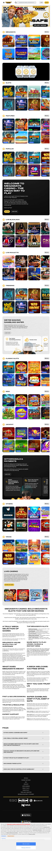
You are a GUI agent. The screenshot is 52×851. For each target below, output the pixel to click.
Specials (26, 778)
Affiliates (26, 784)
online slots (6, 649)
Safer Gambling (26, 786)
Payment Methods (26, 780)
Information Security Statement (26, 794)
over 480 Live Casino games (38, 650)
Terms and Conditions (26, 792)
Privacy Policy (26, 788)
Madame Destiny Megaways (33, 635)
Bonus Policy (26, 790)
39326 (20, 709)
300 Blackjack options (35, 649)
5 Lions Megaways (31, 631)
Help (26, 782)
